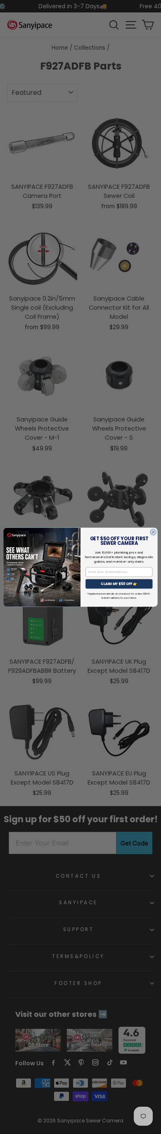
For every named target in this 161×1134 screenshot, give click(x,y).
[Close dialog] (153, 532)
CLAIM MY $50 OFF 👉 (119, 583)
